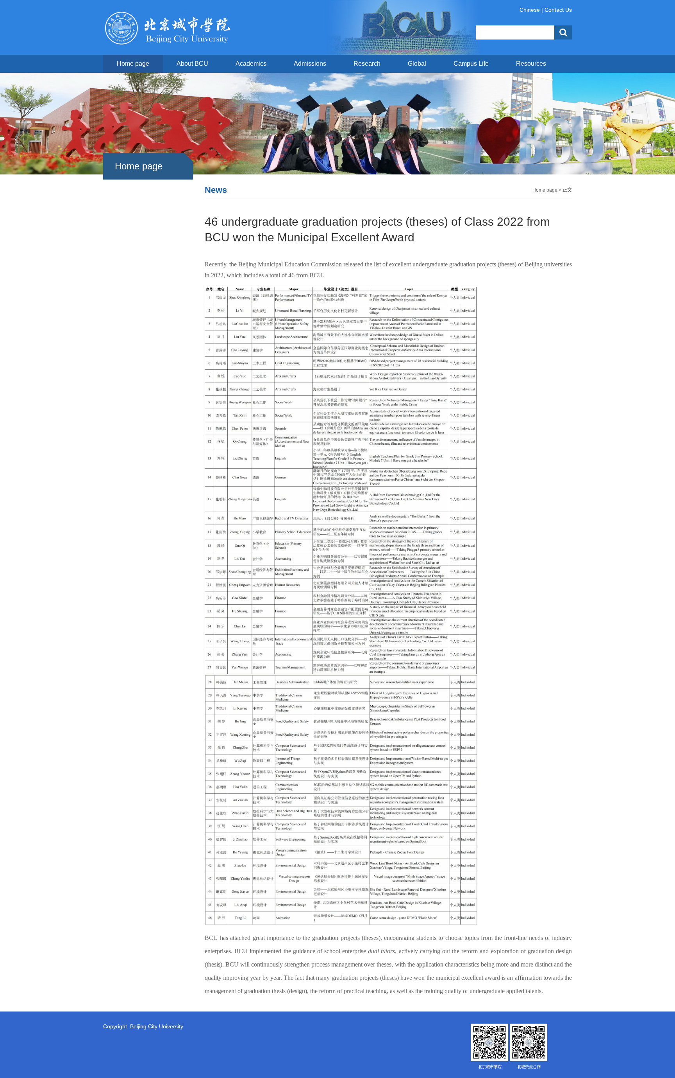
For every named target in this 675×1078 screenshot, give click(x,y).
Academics (251, 63)
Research (367, 63)
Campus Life (471, 63)
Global (417, 63)
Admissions (310, 63)
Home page (133, 63)
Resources (531, 63)
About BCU (192, 63)
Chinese (530, 10)
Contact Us (558, 10)
